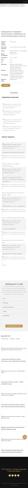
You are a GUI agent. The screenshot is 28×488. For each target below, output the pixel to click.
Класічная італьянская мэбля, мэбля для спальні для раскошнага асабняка (13, 405)
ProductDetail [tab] (14, 92)
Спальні (18, 338)
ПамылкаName (14, 485)
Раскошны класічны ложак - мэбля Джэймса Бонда (12, 383)
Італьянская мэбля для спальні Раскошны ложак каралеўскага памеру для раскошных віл (13, 360)
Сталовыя (12, 338)
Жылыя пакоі (5, 338)
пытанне (6, 85)
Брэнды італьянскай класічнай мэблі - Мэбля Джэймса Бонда (13, 428)
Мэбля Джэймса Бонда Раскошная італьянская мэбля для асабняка (12, 451)
